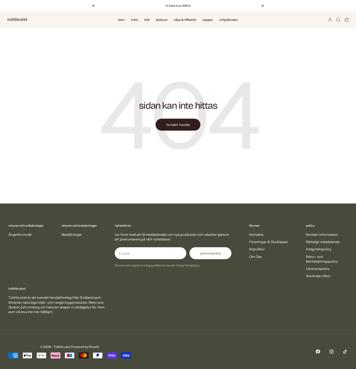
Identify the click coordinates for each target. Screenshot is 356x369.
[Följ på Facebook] (318, 351)
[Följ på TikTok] (345, 351)
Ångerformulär (20, 234)
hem (121, 20)
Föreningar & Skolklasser (268, 242)
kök (147, 20)
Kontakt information (322, 234)
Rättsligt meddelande (323, 242)
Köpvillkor (257, 249)
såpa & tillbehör (185, 20)
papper (208, 20)
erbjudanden (228, 20)
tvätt (134, 20)
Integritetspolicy (319, 249)
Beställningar (72, 234)
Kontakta (256, 234)
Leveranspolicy (317, 268)
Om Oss (255, 257)
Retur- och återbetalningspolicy (322, 259)
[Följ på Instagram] (331, 351)
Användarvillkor (318, 276)
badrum (162, 20)
